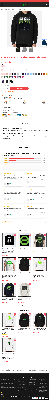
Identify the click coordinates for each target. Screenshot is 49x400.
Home (2, 9)
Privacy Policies (21, 382)
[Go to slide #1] (18, 49)
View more (24, 305)
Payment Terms (32, 382)
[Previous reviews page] (40, 222)
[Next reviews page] (45, 222)
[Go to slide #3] (31, 49)
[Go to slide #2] (24, 49)
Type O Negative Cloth (9, 9)
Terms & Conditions (21, 381)
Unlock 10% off (2, 394)
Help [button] (47, 398)
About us (20, 379)
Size (2, 68)
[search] (45, 4)
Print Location (3, 78)
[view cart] (47, 4)
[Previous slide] (3, 28)
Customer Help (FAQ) (33, 389)
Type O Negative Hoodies (21, 9)
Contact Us (31, 387)
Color (2, 71)
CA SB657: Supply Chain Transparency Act (22, 389)
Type (2, 64)
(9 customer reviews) (10, 59)
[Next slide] (46, 28)
